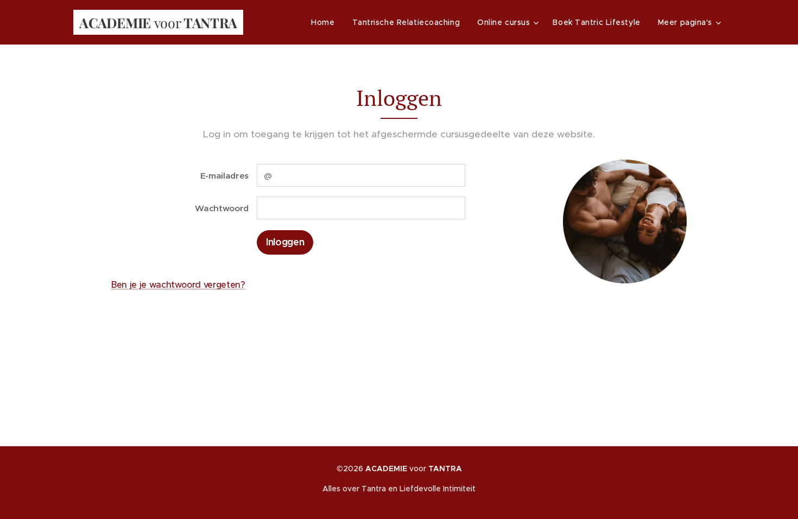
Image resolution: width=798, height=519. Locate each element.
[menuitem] (325, 22)
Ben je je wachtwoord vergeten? (178, 284)
